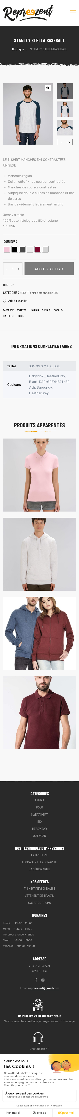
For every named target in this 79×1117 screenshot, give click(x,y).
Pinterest (9, 315)
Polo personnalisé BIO (29, 492)
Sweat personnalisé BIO (31, 571)
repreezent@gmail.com (43, 988)
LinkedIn (34, 310)
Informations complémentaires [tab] (41, 346)
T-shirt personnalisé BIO (42, 293)
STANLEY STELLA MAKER (26, 566)
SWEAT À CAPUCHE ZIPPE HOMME (31, 646)
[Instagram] (43, 980)
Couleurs (10, 241)
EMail (21, 315)
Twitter (21, 310)
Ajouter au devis (49, 269)
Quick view (65, 450)
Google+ (58, 310)
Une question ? (39, 1049)
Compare (58, 450)
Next (69, 142)
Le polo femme (21, 487)
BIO (23, 293)
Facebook (8, 310)
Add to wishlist (18, 301)
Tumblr (46, 310)
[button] (48, 88)
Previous (61, 142)
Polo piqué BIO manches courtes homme (37, 725)
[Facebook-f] (36, 980)
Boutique (18, 49)
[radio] (7, 249)
